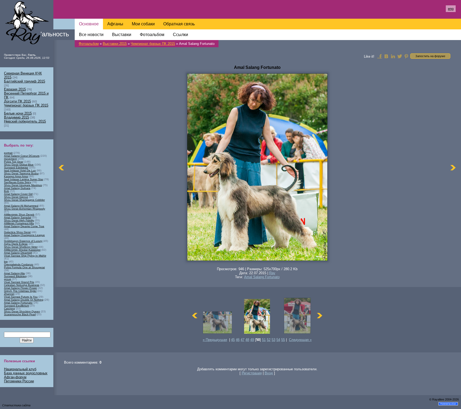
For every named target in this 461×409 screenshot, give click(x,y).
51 (264, 340)
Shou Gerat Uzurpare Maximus (23, 185)
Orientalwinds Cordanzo (18, 264)
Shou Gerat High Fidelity (19, 220)
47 (242, 340)
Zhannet (9, 293)
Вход (269, 373)
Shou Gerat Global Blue (19, 164)
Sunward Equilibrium (16, 305)
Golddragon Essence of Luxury (23, 240)
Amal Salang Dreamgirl (18, 252)
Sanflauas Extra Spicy (17, 182)
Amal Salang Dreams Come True (24, 226)
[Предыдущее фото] (61, 167)
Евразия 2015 (15, 89)
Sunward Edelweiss (16, 167)
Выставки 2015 (115, 44)
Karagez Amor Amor (16, 176)
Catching (9, 308)
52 (269, 340)
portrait (8, 152)
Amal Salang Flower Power (20, 287)
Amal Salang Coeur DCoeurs (21, 155)
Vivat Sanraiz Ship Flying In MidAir (25, 255)
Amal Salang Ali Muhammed (21, 205)
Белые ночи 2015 (18, 113)
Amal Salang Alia (14, 273)
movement (10, 158)
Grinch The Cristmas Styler (20, 290)
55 (283, 340)
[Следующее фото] (453, 167)
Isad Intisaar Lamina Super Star (23, 179)
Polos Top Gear (13, 161)
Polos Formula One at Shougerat (24, 267)
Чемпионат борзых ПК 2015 (153, 44)
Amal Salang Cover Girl (18, 193)
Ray (272, 273)
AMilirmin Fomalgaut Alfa (19, 223)
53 (273, 340)
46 (238, 340)
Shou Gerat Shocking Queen (22, 311)
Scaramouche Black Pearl (20, 314)
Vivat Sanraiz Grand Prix (19, 282)
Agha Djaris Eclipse (16, 243)
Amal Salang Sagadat (17, 217)
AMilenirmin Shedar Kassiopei (22, 249)
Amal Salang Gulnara (17, 188)
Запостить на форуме (430, 56)
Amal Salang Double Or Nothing (23, 299)
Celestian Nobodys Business (21, 285)
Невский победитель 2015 (25, 121)
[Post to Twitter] (399, 56)
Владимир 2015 (16, 117)
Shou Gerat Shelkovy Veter (21, 246)
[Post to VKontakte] (386, 56)
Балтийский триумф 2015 (24, 81)
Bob (6, 191)
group (7, 279)
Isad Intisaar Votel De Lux (20, 170)
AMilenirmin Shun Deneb (19, 214)
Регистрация (252, 373)
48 (247, 340)
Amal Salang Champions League (24, 235)
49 (252, 340)
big (6, 261)
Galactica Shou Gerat (17, 232)
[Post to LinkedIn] (393, 56)
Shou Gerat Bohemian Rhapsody (24, 208)
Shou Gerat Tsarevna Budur (21, 173)
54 (278, 340)
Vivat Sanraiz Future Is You (21, 296)
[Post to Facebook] (379, 56)
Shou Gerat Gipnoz (16, 196)
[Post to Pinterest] (406, 56)
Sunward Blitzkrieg (15, 276)
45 (233, 340)
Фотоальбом (89, 44)
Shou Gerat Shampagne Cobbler (24, 199)
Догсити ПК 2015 (17, 101)
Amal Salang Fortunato (262, 277)
